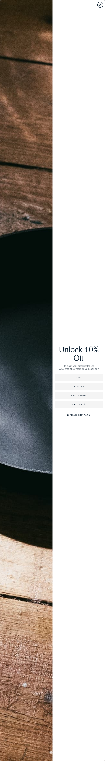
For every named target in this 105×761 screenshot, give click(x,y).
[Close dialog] (100, 5)
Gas (78, 377)
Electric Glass (79, 395)
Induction (79, 386)
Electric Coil (79, 404)
